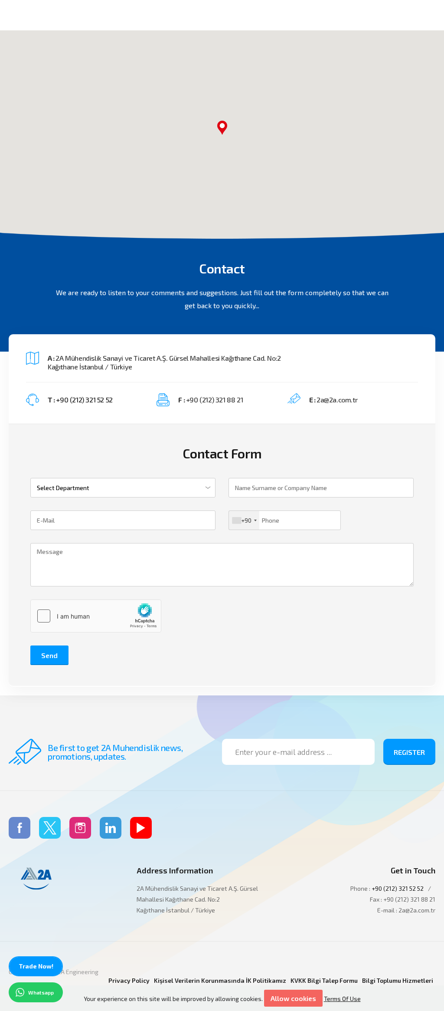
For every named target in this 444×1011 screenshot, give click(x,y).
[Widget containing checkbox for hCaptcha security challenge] (95, 615)
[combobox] (244, 520)
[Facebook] (19, 828)
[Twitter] (50, 828)
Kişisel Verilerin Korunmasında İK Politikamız (220, 980)
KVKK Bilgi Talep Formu (324, 980)
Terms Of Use (342, 998)
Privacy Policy (129, 980)
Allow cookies (293, 998)
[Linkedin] (110, 828)
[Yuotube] (141, 828)
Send (49, 655)
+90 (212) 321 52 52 (84, 399)
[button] (222, 127)
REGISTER (409, 752)
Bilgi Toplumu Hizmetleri (397, 980)
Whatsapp (41, 992)
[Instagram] (80, 828)
